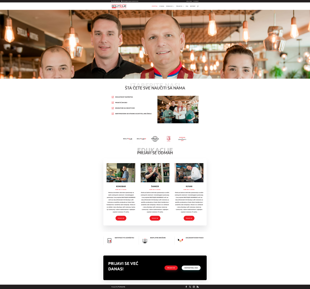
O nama (161, 6)
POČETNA (154, 6)
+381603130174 (116, 1)
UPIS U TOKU (189, 1)
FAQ (187, 6)
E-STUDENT (196, 1)
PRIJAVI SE (121, 218)
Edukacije (169, 6)
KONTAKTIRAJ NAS (191, 268)
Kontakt (192, 6)
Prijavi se (179, 6)
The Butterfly (121, 286)
